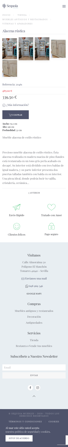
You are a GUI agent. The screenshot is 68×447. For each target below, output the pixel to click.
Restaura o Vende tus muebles (34, 346)
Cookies (54, 421)
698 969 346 (35, 286)
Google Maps (34, 293)
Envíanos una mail (36, 278)
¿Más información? (17, 105)
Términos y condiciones (25, 421)
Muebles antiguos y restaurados (25, 19)
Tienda (22, 15)
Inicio (6, 15)
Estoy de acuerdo (19, 438)
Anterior (34, 193)
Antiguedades (34, 322)
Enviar (34, 375)
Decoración (34, 316)
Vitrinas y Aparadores (17, 23)
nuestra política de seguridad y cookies (28, 431)
